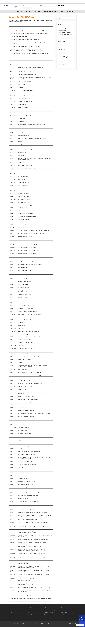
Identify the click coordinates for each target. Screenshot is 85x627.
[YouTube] (63, 5)
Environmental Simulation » (49, 612)
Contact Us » (29, 612)
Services (28, 11)
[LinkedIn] (59, 5)
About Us (19, 11)
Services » (11, 612)
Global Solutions (61, 47)
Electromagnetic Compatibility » (49, 610)
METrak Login (24, 5)
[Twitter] (58, 5)
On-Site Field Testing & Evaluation (65, 45)
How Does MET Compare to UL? (64, 26)
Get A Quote (70, 11)
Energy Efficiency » (47, 617)
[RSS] (56, 5)
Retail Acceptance (61, 49)
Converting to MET (62, 30)
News (62, 11)
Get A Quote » (63, 614)
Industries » (11, 614)
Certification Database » (31, 614)
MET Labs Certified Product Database (65, 34)
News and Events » (30, 607)
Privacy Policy (32, 623)
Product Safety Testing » (48, 607)
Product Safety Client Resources (64, 32)
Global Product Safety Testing (64, 28)
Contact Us (29, 5)
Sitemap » (63, 610)
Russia (65, 64)
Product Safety (61, 61)
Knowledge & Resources (50, 11)
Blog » (62, 607)
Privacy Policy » (64, 612)
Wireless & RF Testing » (48, 614)
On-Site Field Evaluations (13, 617)
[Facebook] (61, 5)
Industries (37, 11)
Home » (10, 607)
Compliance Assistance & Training (65, 44)
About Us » (11, 610)
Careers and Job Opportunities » (32, 610)
